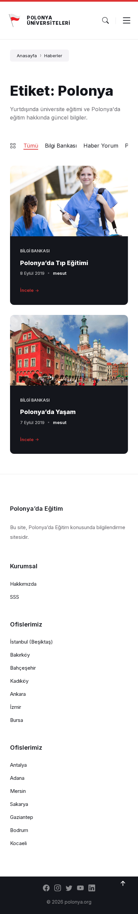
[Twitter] (69, 889)
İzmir (15, 707)
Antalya (18, 765)
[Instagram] (57, 889)
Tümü (30, 145)
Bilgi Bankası (61, 145)
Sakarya (19, 804)
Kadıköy (19, 681)
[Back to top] (123, 884)
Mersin (18, 791)
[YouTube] (80, 889)
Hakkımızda (23, 584)
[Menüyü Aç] (126, 20)
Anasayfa (27, 55)
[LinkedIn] (91, 889)
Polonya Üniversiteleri (48, 20)
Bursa (16, 720)
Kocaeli (18, 843)
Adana (17, 778)
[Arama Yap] (105, 20)
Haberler (53, 55)
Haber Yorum (100, 145)
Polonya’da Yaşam (48, 411)
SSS (14, 597)
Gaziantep (21, 817)
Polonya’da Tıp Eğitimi (54, 262)
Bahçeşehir (23, 668)
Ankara (18, 694)
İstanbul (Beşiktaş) (31, 642)
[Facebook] (46, 889)
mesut (59, 273)
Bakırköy (20, 655)
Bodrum (19, 830)
